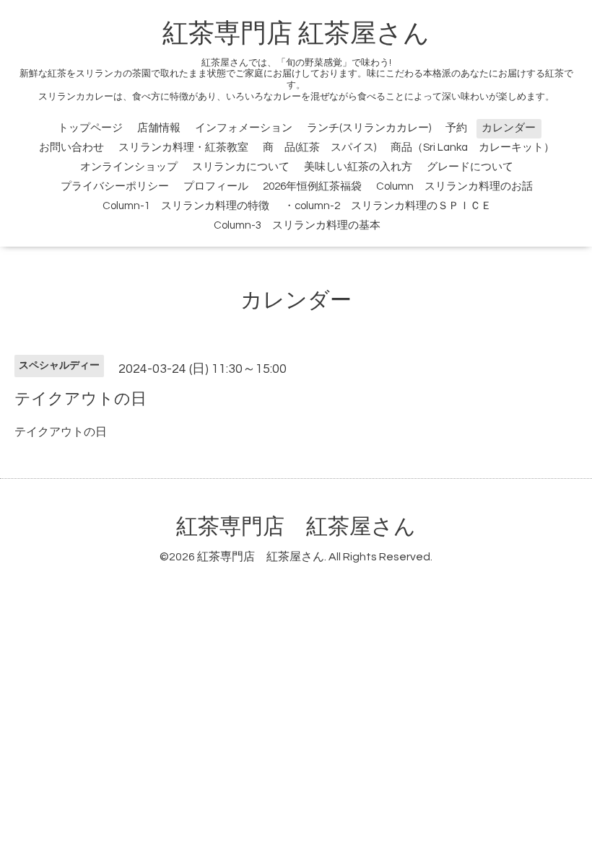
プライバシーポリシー (115, 186)
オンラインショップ (129, 167)
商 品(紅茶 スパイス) (319, 147)
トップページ (90, 128)
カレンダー (509, 128)
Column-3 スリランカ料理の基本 (297, 225)
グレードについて (470, 167)
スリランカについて (241, 167)
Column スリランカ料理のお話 (454, 186)
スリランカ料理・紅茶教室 (183, 147)
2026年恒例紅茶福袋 (312, 186)
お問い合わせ (71, 147)
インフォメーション (243, 128)
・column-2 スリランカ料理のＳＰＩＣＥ (388, 205)
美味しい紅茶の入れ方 (358, 167)
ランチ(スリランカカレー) (369, 128)
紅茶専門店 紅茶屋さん (296, 34)
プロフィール (215, 186)
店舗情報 (158, 128)
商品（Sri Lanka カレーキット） (472, 147)
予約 (456, 128)
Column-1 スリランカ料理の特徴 (186, 205)
